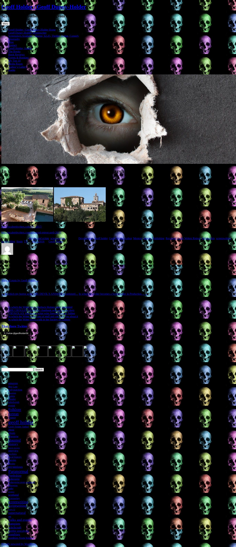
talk (9, 516)
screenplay (14, 498)
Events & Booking (18, 57)
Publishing (158, 238)
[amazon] (6, 355)
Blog (11, 42)
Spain (19, 241)
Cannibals (12, 393)
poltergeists (13, 485)
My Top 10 (14, 60)
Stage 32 (11, 509)
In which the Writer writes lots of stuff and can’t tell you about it (43, 316)
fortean (13, 414)
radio (10, 488)
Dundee (12, 399)
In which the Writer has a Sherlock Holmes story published (40, 307)
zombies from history (21, 538)
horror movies (14, 448)
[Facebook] (18, 355)
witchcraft (14, 527)
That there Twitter (14, 326)
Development (85, 238)
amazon (13, 383)
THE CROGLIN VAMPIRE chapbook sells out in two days (41, 310)
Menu (5, 23)
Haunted (14, 440)
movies (147, 238)
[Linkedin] (42, 355)
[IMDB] (77, 355)
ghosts (11, 433)
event (11, 405)
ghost (11, 429)
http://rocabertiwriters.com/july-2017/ (21, 226)
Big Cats (12, 386)
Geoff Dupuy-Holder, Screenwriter (27, 32)
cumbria (11, 396)
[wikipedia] (65, 355)
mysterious (15, 467)
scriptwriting (8, 241)
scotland (13, 495)
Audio (11, 70)
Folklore (14, 409)
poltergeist (14, 479)
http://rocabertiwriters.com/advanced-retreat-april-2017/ (31, 232)
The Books (14, 51)
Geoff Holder (56, 241)
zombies (14, 534)
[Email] (89, 355)
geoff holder (101, 238)
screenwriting (57, 238)
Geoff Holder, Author (20, 48)
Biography (14, 39)
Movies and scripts (39, 238)
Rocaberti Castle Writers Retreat (183, 238)
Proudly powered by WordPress (18, 544)
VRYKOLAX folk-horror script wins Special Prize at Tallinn (41, 313)
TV (26, 241)
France (12, 417)
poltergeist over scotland (21, 482)
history (13, 444)
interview (13, 450)
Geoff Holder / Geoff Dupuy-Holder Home (32, 29)
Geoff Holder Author (120, 238)
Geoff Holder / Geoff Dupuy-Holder (43, 7)
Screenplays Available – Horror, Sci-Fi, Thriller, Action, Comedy (43, 35)
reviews (11, 492)
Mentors (137, 238)
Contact (12, 45)
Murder (11, 463)
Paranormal (18, 471)
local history (15, 456)
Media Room (15, 63)
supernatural (17, 513)
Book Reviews (16, 54)
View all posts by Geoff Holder (20, 280)
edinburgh (13, 402)
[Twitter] (30, 355)
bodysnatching (15, 389)
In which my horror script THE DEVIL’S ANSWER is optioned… (39, 293)
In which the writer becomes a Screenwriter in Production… (113, 293)
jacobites (12, 454)
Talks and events (20, 520)
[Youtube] (53, 355)
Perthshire (14, 475)
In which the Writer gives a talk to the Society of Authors (39, 319)
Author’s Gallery (17, 66)
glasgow (13, 436)
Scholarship (208, 238)
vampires (14, 523)
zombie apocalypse (18, 530)
